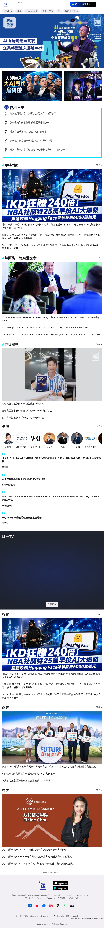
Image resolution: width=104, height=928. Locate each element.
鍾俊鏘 (77, 447)
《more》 (40, 908)
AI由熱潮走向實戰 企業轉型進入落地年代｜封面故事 (28, 783)
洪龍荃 (8, 447)
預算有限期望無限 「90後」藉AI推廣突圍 (23, 417)
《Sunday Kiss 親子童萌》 (55, 908)
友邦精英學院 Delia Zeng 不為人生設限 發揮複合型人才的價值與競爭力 (38, 873)
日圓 (19, 11)
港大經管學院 (90, 447)
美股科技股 (47, 11)
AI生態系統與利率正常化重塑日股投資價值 (23, 479)
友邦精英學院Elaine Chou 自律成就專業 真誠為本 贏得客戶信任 (34, 859)
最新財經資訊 (71, 11)
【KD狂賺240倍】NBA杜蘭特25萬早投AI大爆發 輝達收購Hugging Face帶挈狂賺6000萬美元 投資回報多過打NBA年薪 (51, 226)
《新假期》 (57, 905)
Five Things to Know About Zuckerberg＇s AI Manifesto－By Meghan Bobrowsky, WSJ (46, 327)
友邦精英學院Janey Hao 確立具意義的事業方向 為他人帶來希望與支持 (38, 866)
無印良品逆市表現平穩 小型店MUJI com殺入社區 (27, 410)
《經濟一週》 (73, 908)
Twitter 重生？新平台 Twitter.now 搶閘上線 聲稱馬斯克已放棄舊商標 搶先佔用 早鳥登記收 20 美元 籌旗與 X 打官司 (51, 247)
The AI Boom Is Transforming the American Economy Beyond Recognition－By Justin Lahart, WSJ (51, 334)
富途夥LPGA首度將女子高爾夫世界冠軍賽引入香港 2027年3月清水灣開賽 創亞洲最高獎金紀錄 (50, 776)
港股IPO (8, 11)
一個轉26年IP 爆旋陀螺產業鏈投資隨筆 (22, 517)
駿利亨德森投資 (22, 447)
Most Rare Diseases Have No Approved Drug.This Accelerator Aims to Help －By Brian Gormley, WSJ (51, 319)
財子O (49, 447)
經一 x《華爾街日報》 (85, 4)
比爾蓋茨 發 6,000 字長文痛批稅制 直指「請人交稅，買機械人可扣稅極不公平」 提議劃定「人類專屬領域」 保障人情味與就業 (51, 236)
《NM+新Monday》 (82, 905)
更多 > (99, 165)
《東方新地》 (28, 908)
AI (59, 11)
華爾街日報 (36, 447)
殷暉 (63, 447)
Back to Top (50, 882)
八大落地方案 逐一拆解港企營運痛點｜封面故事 (26, 790)
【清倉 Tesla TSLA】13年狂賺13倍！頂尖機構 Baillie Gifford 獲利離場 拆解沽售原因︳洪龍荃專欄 (51, 460)
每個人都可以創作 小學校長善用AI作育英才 (24, 403)
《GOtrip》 (68, 905)
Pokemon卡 (32, 11)
